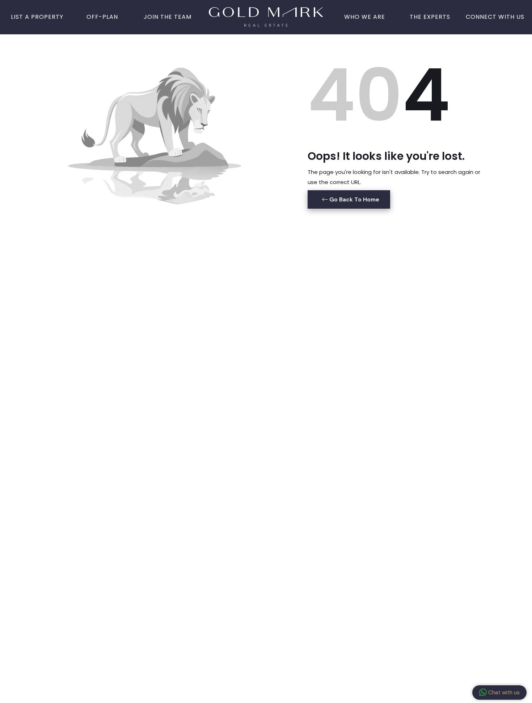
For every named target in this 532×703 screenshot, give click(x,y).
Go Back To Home (353, 199)
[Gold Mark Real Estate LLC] (266, 16)
